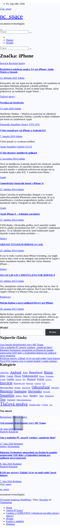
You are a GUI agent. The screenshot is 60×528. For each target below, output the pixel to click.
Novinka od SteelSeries (12, 102)
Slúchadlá (46, 392)
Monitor (18, 388)
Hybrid (40, 379)
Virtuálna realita (34, 405)
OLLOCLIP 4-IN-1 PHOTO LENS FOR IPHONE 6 (27, 275)
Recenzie (13, 63)
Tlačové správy (7, 96)
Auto (25, 372)
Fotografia (5, 124)
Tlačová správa (14, 403)
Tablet (41, 396)
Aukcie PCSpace (14, 510)
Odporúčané (41, 387)
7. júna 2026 (6, 481)
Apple (3, 146)
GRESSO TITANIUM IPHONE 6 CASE (21, 244)
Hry (24, 379)
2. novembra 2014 (9, 159)
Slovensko (35, 391)
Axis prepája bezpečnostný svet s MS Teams (21, 344)
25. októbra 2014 (8, 250)
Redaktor (18, 429)
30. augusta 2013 (8, 309)
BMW (2, 376)
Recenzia (6, 391)
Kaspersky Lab (19, 384)
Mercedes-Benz (6, 388)
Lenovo (38, 383)
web (50, 405)
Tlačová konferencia (23, 400)
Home (9, 507)
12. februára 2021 (9, 78)
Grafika (10, 379)
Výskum (45, 405)
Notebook (26, 388)
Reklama (10, 524)
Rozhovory (5, 297)
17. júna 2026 (7, 443)
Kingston (13, 466)
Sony (25, 395)
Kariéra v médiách (15, 521)
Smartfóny (16, 124)
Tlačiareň (11, 400)
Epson (41, 376)
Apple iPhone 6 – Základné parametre (20, 214)
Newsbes (43, 499)
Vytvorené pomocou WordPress (15, 499)
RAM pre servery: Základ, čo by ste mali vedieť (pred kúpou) (30, 358)
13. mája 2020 (7, 108)
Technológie (49, 396)
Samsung (20, 391)
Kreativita (13, 431)
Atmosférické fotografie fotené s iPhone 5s (22, 183)
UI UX (28, 146)
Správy (21, 63)
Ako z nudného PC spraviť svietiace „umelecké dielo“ (26, 347)
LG (43, 383)
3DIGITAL (4, 373)
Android (15, 372)
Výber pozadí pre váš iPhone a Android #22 (23, 130)
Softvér (21, 146)
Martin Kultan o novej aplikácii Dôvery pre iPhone (26, 303)
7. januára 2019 (8, 136)
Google (2, 379)
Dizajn (17, 376)
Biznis (48, 372)
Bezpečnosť (36, 372)
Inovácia (48, 379)
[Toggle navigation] (1, 29)
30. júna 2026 (7, 429)
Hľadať (10, 42)
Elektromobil (30, 376)
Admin (21, 78)
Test (3, 399)
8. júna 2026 (6, 464)
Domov (10, 40)
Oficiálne (55, 388)
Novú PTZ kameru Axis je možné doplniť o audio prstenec (28, 361)
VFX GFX (34, 124)
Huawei (31, 379)
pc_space (11, 16)
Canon (10, 376)
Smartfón (7, 395)
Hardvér (18, 379)
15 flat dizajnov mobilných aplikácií (18, 153)
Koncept (29, 383)
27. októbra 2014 (8, 189)
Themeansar (6, 502)
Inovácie (4, 63)
